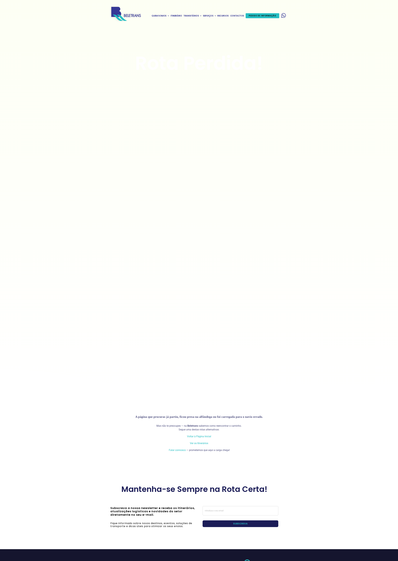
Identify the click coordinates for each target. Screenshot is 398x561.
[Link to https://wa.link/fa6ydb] (283, 15)
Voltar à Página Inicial (199, 436)
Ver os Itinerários (199, 443)
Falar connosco (177, 450)
